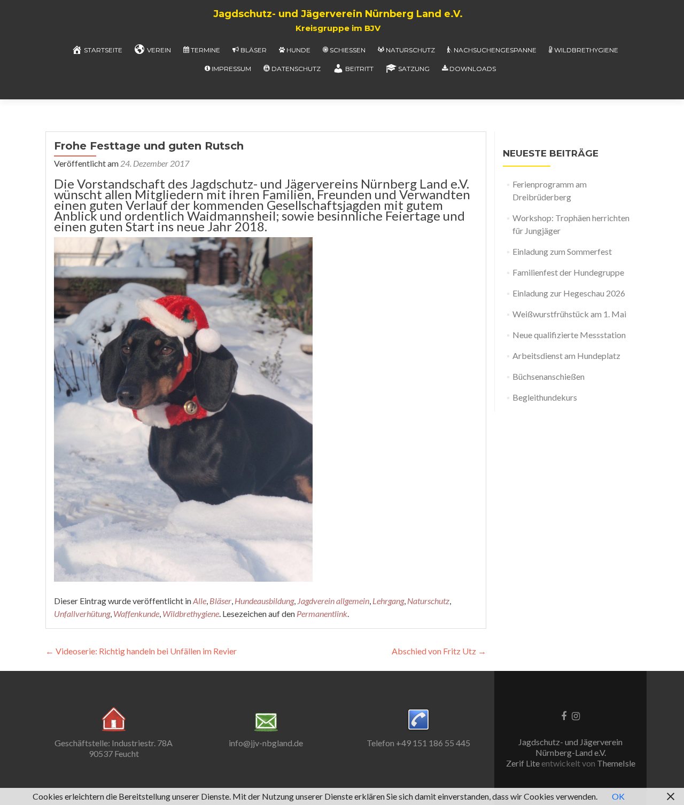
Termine (205, 50)
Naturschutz (410, 50)
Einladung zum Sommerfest (562, 251)
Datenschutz (296, 69)
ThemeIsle (616, 763)
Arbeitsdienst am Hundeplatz (566, 355)
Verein (159, 50)
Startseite (103, 50)
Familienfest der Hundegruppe (568, 272)
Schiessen (348, 50)
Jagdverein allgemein (333, 601)
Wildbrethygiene (586, 50)
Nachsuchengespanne (495, 50)
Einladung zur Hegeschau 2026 (568, 293)
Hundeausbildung (264, 601)
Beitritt (359, 69)
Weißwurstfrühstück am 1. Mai (569, 314)
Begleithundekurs (544, 397)
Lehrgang (388, 601)
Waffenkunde (136, 613)
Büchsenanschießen (548, 376)
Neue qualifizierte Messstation (569, 335)
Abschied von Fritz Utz (439, 651)
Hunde (298, 50)
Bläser (253, 50)
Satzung (414, 69)
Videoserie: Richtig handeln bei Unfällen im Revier (141, 651)
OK (618, 796)
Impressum (231, 69)
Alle (199, 601)
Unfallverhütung (82, 613)
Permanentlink (322, 613)
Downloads (472, 69)
